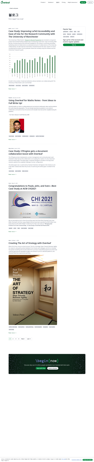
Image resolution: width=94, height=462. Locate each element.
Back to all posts (13, 8)
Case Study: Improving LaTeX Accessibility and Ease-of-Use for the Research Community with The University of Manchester (32, 34)
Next (23, 339)
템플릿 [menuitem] (57, 2)
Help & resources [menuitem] (72, 2)
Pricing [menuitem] (63, 2)
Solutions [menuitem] (50, 2)
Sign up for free (41, 368)
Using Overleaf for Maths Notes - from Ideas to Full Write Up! (32, 102)
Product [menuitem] (43, 2)
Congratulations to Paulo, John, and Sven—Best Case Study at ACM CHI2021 (32, 187)
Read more (12, 89)
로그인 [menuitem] (90, 2)
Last (29, 339)
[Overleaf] (5, 2)
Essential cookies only (77, 459)
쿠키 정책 (64, 459)
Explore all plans (52, 368)
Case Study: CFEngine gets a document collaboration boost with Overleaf (28, 152)
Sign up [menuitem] (83, 2)
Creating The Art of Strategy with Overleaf (30, 243)
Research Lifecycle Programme (33, 40)
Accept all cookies (87, 459)
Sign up (74, 45)
